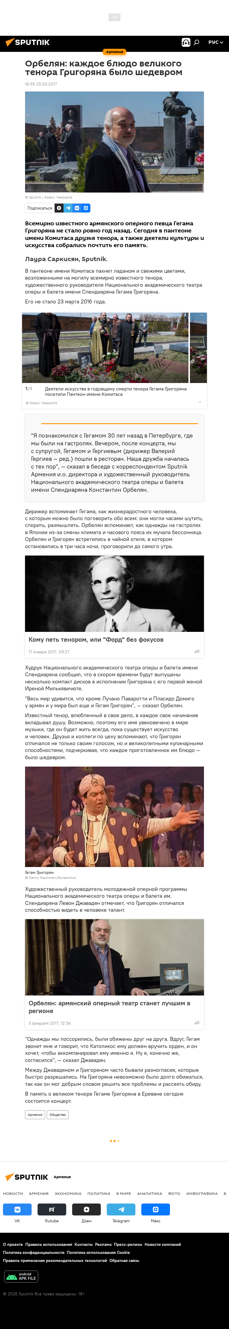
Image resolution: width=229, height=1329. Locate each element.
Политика (98, 1193)
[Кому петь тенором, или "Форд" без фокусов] (114, 594)
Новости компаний (163, 1244)
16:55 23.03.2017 (41, 84)
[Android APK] (21, 1277)
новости (13, 1193)
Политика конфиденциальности (33, 1252)
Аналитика (149, 1193)
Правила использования (48, 1244)
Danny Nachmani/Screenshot (52, 877)
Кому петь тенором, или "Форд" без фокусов (96, 639)
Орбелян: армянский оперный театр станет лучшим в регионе (109, 1007)
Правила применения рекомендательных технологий (55, 1260)
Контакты (84, 1244)
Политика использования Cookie (98, 1252)
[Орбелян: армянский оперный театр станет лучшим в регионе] (114, 957)
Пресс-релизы (128, 1244)
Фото (174, 1193)
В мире (123, 1193)
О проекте (13, 1244)
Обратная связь (124, 1260)
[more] (200, 402)
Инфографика (202, 1193)
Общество (57, 1114)
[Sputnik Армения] (29, 47)
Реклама (103, 1244)
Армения (35, 1114)
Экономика (68, 1193)
